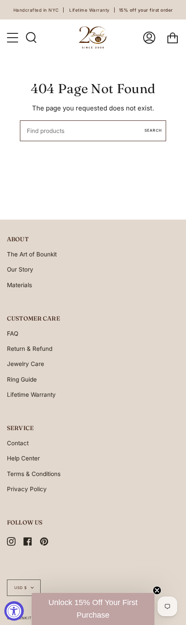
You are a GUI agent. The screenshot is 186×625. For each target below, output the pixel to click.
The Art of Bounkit (32, 254)
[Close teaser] (157, 590)
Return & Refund (29, 348)
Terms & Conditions (34, 473)
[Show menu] (13, 37)
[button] (93, 609)
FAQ (12, 333)
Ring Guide (22, 379)
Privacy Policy (27, 489)
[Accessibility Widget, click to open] (14, 611)
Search (153, 130)
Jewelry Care (25, 363)
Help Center (23, 458)
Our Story (20, 269)
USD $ (20, 588)
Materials (19, 285)
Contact (18, 443)
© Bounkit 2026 (25, 618)
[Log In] (149, 37)
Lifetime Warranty (31, 394)
